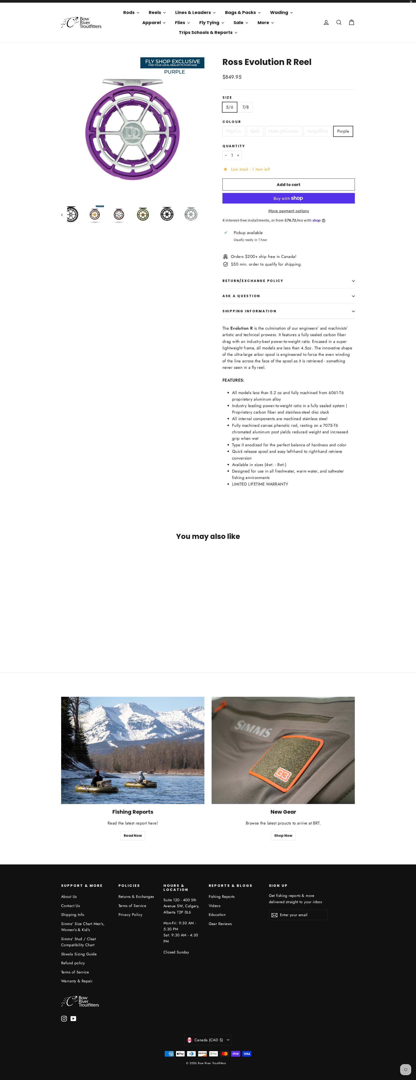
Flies (180, 22)
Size (227, 98)
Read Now (133, 835)
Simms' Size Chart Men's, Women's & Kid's (82, 927)
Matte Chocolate (283, 131)
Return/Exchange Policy (253, 281)
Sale (239, 22)
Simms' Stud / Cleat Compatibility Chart (78, 942)
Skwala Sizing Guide (79, 954)
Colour (231, 122)
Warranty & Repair (76, 981)
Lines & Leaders (193, 12)
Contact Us (70, 905)
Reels (155, 12)
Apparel (152, 22)
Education (217, 914)
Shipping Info (72, 914)
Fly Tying (209, 22)
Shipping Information (249, 311)
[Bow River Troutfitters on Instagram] (64, 1018)
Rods (129, 12)
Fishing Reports (222, 896)
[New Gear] (283, 750)
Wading (279, 12)
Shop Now (283, 835)
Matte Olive (317, 131)
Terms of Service (75, 972)
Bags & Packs (241, 12)
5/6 (229, 107)
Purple (343, 131)
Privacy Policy (130, 914)
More (264, 22)
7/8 (245, 107)
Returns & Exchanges (136, 896)
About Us (69, 896)
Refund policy (73, 963)
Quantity (233, 146)
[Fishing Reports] (132, 750)
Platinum (233, 131)
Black (255, 131)
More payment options (288, 211)
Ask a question (241, 296)
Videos (215, 905)
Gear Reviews (220, 924)
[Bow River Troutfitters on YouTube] (73, 1018)
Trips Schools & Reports (206, 32)
